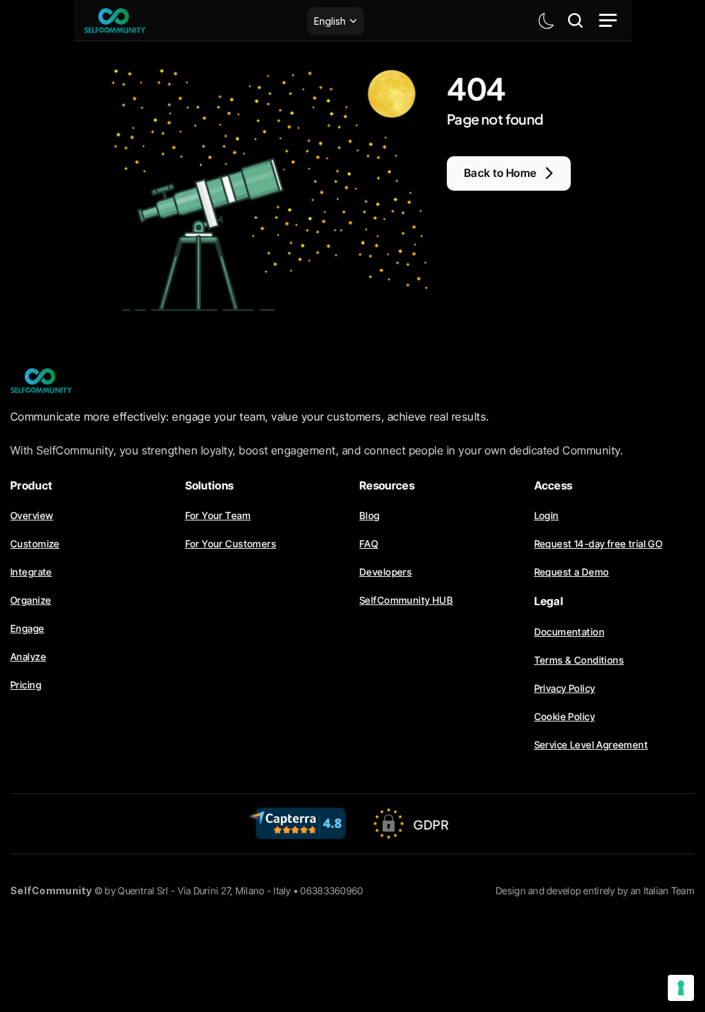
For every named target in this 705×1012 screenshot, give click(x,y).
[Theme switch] (546, 20)
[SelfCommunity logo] (115, 20)
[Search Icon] (576, 21)
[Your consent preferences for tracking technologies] (681, 988)
